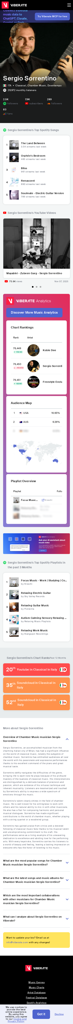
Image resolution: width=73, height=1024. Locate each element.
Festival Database (36, 997)
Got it (41, 1014)
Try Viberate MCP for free (52, 16)
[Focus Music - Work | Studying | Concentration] (14, 582)
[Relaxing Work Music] (14, 632)
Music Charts (36, 987)
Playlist (17, 491)
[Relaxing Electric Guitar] (14, 594)
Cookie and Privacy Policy (17, 1020)
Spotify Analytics (37, 1002)
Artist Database (36, 992)
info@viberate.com (17, 942)
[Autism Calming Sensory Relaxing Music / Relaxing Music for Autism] (14, 619)
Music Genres (36, 982)
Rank (16, 337)
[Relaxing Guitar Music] (14, 607)
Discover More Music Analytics (34, 312)
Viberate (14, 5)
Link (43, 500)
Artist (30, 337)
